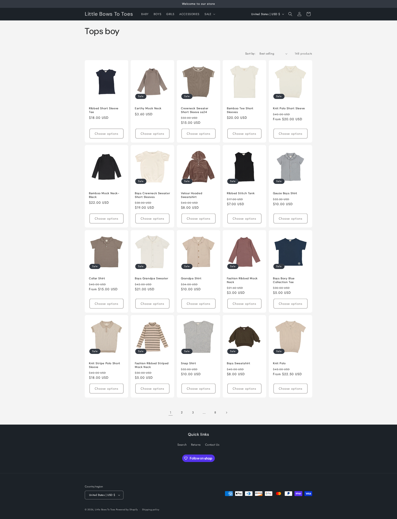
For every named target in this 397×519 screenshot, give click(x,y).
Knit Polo (279, 363)
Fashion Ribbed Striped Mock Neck (152, 365)
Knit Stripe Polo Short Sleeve (104, 365)
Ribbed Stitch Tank (241, 193)
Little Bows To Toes (105, 509)
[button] (209, 14)
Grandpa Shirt (191, 278)
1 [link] (170, 412)
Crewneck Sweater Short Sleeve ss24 (194, 110)
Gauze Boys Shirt (285, 193)
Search (182, 445)
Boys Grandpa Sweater (151, 278)
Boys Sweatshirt (238, 363)
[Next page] (226, 412)
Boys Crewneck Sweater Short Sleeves (152, 195)
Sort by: (250, 53)
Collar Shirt (97, 278)
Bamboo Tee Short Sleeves (240, 110)
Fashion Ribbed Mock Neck (242, 280)
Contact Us (212, 445)
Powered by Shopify (127, 509)
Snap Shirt (188, 363)
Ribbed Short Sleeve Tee (103, 110)
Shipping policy (150, 509)
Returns (196, 445)
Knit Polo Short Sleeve (289, 108)
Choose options (106, 133)
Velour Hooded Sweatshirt (191, 195)
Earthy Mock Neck (148, 108)
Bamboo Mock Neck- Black (104, 195)
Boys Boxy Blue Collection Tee (284, 280)
